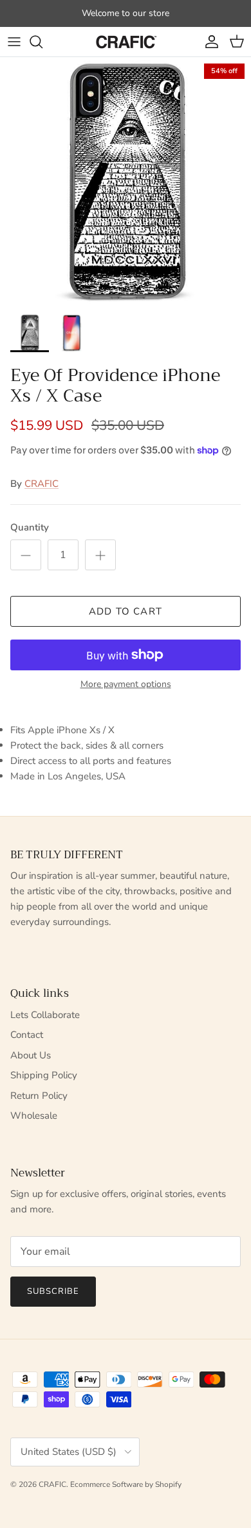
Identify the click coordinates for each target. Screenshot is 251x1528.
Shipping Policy (43, 1075)
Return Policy (39, 1095)
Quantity (29, 527)
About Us (30, 1055)
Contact (26, 1034)
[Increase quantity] (100, 554)
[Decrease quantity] (25, 554)
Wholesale (33, 1115)
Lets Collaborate (45, 1014)
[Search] (42, 42)
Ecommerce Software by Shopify (125, 1484)
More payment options (125, 684)
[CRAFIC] (125, 41)
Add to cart (125, 611)
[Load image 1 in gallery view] (125, 182)
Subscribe (53, 1291)
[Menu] (14, 42)
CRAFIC (41, 483)
